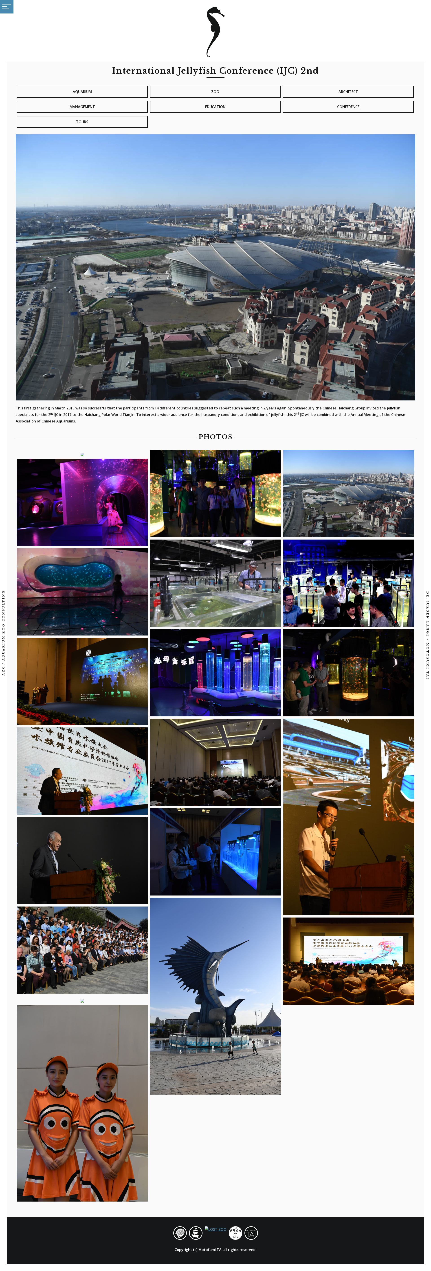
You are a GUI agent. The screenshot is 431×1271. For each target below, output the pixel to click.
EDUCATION (215, 106)
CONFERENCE (348, 106)
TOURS (82, 121)
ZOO (215, 91)
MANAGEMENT (82, 106)
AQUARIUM (82, 91)
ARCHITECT (348, 91)
